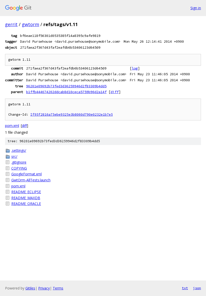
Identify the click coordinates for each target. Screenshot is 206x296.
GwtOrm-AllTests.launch (30, 180)
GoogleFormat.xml (26, 174)
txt (185, 288)
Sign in (195, 8)
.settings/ (18, 150)
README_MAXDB (25, 197)
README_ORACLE (26, 203)
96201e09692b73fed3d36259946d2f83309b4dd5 (66, 86)
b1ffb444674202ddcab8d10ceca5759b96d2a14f (66, 92)
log (135, 68)
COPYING (19, 168)
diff (115, 92)
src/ (14, 156)
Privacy (44, 288)
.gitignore (18, 162)
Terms (58, 288)
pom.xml (12, 125)
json (197, 288)
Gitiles (30, 288)
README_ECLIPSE (26, 191)
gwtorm (30, 24)
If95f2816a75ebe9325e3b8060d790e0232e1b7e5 (71, 114)
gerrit (11, 24)
